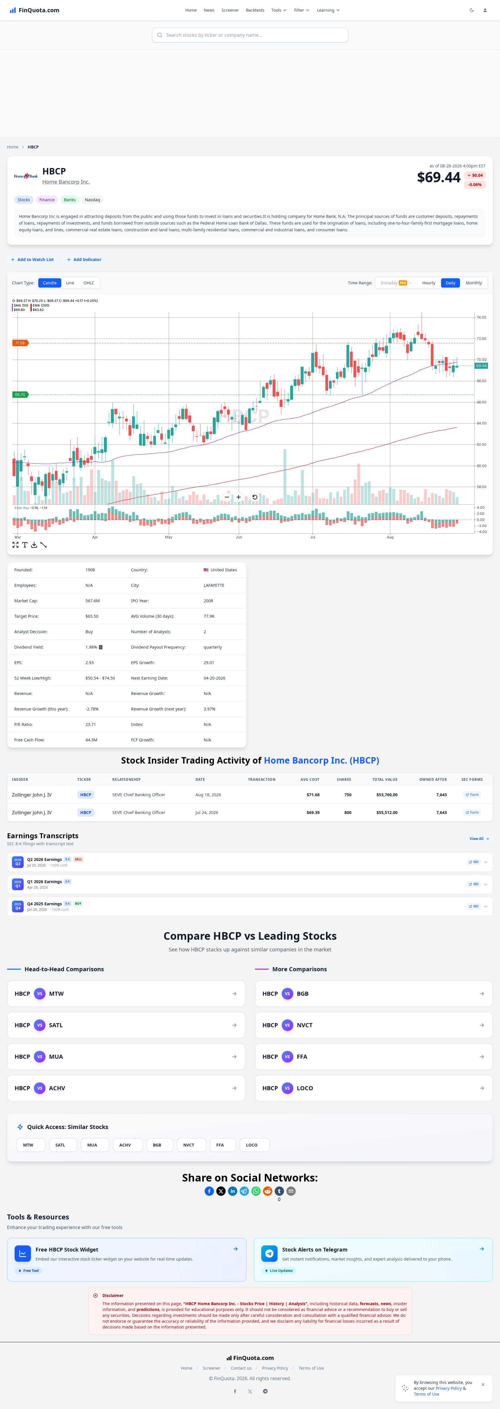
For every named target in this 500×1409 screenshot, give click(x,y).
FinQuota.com (253, 1358)
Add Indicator (87, 259)
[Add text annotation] (24, 544)
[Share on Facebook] (209, 1191)
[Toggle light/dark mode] (471, 10)
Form (474, 794)
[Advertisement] (250, 93)
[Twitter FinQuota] (250, 1391)
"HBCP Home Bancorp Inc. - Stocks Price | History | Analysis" (245, 1303)
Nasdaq (92, 199)
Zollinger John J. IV (32, 795)
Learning (326, 10)
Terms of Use (311, 1368)
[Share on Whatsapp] (256, 1191)
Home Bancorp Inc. (66, 181)
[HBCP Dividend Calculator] (100, 647)
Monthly (474, 283)
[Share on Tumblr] (279, 1191)
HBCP (85, 794)
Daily (450, 283)
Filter (299, 10)
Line (70, 283)
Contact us (241, 1368)
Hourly (428, 283)
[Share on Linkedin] (232, 1191)
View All (477, 838)
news (386, 1303)
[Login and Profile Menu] (485, 10)
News (209, 10)
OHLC (88, 283)
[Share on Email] (291, 1191)
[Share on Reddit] (267, 1191)
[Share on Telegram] (244, 1191)
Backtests (255, 10)
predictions (148, 1309)
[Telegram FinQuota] (265, 1391)
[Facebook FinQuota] (235, 1391)
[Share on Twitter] (221, 1191)
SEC (476, 862)
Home (191, 10)
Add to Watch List (36, 259)
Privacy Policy (275, 1368)
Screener (230, 10)
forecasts (369, 1303)
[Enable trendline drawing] (43, 544)
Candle (50, 283)
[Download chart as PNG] (34, 544)
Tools (276, 10)
